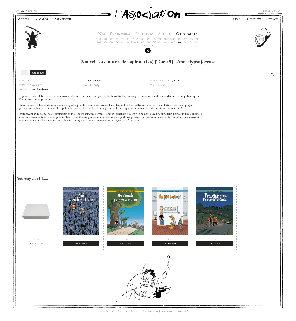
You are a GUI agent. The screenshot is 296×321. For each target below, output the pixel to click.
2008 (98, 42)
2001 (160, 39)
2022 (184, 42)
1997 (135, 39)
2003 (172, 39)
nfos (236, 19)
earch (273, 19)
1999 (147, 39)
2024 (197, 42)
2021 (178, 42)
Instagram (122, 310)
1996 (129, 39)
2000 (154, 39)
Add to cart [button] (81, 243)
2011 (117, 42)
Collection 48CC (94, 80)
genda (23, 19)
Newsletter (31, 10)
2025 (144, 45)
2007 (197, 39)
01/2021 (174, 80)
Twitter (134, 310)
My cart (276, 10)
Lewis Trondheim (38, 89)
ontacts (254, 19)
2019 (166, 42)
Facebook (110, 310)
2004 (178, 39)
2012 (123, 42)
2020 (172, 42)
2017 (154, 42)
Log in (266, 10)
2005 (184, 39)
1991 (98, 39)
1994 (117, 39)
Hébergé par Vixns (149, 310)
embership (63, 19)
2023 (191, 42)
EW (102, 34)
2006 (191, 39)
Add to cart (38, 72)
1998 (141, 39)
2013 (129, 42)
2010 (110, 42)
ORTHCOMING (120, 34)
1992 (104, 39)
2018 (160, 42)
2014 (135, 42)
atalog (42, 19)
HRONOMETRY (186, 34)
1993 (110, 39)
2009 (104, 42)
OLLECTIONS (144, 34)
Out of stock (36, 243)
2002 (166, 39)
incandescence (167, 310)
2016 (147, 42)
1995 (123, 39)
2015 (141, 42)
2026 (150, 45)
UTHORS (165, 34)
